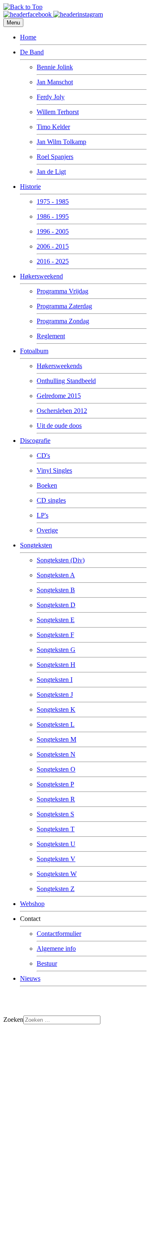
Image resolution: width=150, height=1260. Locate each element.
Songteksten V (56, 858)
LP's (42, 515)
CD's (43, 455)
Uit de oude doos (59, 425)
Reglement (51, 335)
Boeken (47, 485)
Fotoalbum (34, 350)
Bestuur (47, 963)
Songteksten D (56, 604)
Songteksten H (56, 664)
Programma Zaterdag (64, 306)
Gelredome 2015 (59, 395)
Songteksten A (56, 575)
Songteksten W (57, 873)
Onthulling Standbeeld (66, 380)
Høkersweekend (41, 276)
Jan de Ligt (51, 171)
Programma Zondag (63, 321)
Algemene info (56, 948)
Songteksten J (55, 694)
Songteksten (36, 545)
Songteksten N (56, 754)
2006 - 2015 (53, 246)
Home (28, 37)
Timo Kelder (53, 126)
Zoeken (13, 1019)
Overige (47, 530)
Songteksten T (56, 829)
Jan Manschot (55, 81)
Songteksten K (56, 709)
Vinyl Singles (54, 470)
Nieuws (30, 978)
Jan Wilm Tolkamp (61, 141)
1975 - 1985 (53, 201)
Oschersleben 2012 (62, 410)
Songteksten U (56, 843)
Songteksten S (55, 814)
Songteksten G (56, 649)
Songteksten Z (56, 888)
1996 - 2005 (53, 231)
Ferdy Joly (51, 96)
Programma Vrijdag (62, 291)
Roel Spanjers (55, 156)
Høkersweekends (59, 365)
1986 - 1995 (53, 216)
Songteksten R (56, 799)
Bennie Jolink (55, 67)
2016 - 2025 (53, 261)
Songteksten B (56, 589)
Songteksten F (55, 634)
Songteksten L (56, 724)
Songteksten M (56, 739)
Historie (30, 186)
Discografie (35, 440)
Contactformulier (59, 933)
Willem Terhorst (58, 111)
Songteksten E (56, 619)
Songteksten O (56, 769)
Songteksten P (55, 784)
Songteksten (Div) (61, 560)
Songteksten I (54, 679)
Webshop (32, 903)
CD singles (51, 500)
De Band (32, 52)
